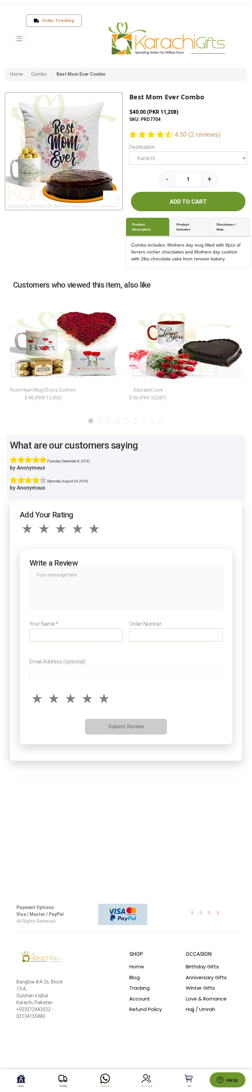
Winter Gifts (200, 987)
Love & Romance (206, 998)
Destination (142, 147)
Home (136, 966)
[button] (90, 421)
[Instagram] (201, 913)
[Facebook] (192, 913)
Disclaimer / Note (226, 227)
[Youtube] (209, 913)
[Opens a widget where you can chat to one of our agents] (227, 1080)
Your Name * (44, 624)
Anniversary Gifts (206, 977)
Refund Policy (145, 1009)
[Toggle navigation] (19, 39)
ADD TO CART (188, 201)
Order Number (145, 624)
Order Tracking (56, 20)
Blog (134, 977)
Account (139, 998)
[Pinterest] (218, 913)
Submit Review (126, 726)
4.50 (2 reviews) (197, 134)
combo (39, 74)
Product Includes (183, 227)
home (16, 74)
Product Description (141, 227)
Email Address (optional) (57, 661)
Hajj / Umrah (200, 1009)
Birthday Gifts (202, 966)
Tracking (139, 987)
